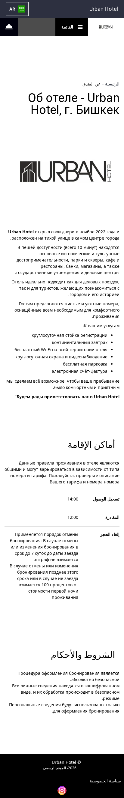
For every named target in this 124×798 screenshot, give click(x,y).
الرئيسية (111, 84)
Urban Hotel (103, 9)
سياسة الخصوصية (105, 781)
